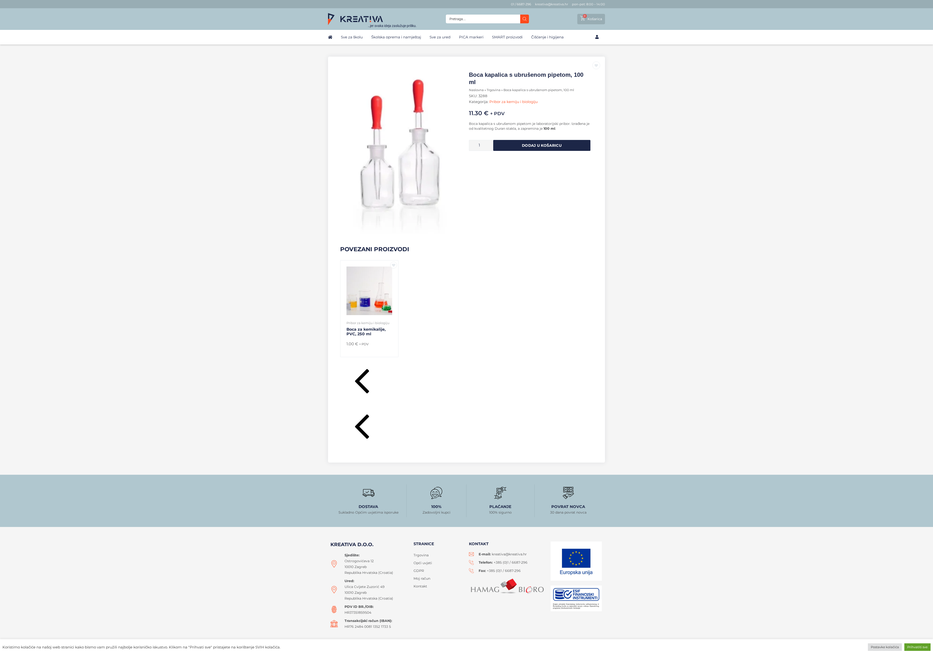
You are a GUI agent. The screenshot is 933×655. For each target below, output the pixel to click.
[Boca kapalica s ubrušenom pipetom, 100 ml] (403, 152)
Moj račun (422, 578)
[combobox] (483, 19)
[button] (466, 382)
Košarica (594, 19)
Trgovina (494, 90)
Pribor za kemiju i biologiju (513, 101)
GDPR (419, 571)
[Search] (524, 19)
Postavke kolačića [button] (885, 647)
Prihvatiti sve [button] (917, 647)
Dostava (368, 506)
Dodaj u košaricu (542, 145)
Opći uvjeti (423, 563)
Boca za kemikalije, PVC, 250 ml (366, 331)
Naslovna (476, 90)
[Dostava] (368, 493)
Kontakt (420, 586)
